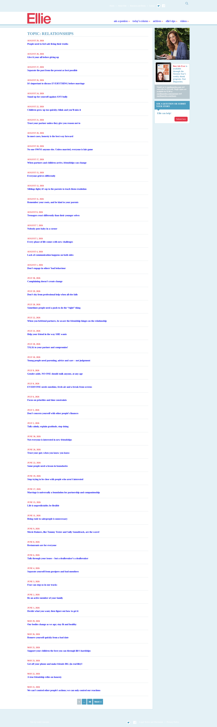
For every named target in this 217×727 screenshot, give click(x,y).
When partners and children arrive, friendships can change (57, 162)
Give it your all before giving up (43, 57)
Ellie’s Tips (170, 21)
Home (112, 6)
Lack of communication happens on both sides (50, 255)
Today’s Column (140, 21)
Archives (157, 21)
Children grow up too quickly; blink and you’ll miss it (54, 110)
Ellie (39, 18)
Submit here (181, 119)
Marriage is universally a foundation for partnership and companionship (63, 492)
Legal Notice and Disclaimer (151, 722)
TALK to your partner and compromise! (47, 347)
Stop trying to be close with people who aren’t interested (55, 479)
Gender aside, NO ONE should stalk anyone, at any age (55, 374)
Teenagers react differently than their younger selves (53, 215)
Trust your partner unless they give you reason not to (53, 123)
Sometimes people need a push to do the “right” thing (53, 308)
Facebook (163, 5)
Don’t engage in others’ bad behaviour (46, 268)
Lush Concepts (43, 722)
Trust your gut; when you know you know (48, 453)
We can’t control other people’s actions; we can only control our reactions (63, 690)
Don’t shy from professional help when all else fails (52, 294)
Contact (152, 6)
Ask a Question (121, 21)
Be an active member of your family (45, 598)
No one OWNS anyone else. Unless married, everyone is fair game (60, 149)
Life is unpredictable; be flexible (43, 505)
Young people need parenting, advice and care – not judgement (58, 360)
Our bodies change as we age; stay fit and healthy (51, 624)
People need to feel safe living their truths (47, 44)
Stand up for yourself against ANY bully (47, 96)
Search (186, 3)
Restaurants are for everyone (41, 545)
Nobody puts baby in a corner (42, 228)
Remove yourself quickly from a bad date (47, 637)
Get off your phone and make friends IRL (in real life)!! (54, 664)
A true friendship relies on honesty (44, 677)
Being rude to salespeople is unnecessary (47, 519)
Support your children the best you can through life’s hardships (59, 651)
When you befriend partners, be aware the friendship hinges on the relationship (67, 321)
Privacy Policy (173, 722)
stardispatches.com (174, 87)
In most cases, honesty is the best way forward (50, 136)
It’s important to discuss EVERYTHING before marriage (56, 83)
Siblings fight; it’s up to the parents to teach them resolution (57, 189)
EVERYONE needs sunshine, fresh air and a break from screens (59, 387)
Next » (98, 701)
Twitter (158, 5)
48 (90, 701)
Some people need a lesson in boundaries (47, 466)
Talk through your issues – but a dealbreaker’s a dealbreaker (57, 558)
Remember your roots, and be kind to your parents (52, 202)
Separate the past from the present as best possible (52, 70)
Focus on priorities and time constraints (47, 400)
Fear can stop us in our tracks (42, 585)
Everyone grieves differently (41, 176)
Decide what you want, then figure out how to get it (52, 611)
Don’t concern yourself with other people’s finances (52, 413)
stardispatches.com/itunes (166, 96)
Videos (183, 21)
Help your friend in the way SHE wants (47, 334)
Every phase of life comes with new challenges (50, 242)
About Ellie (122, 6)
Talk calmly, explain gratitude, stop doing (47, 426)
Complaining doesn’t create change (44, 281)
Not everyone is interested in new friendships (49, 439)
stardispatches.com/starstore (167, 94)
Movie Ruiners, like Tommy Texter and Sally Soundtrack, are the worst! (63, 532)
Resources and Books (138, 6)
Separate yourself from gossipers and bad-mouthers (53, 571)
